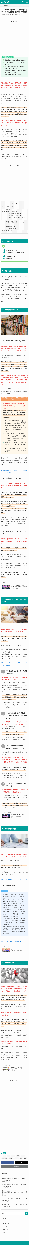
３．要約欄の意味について (10, 212)
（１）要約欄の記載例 (11, 228)
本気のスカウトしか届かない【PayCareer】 (12, 941)
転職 (5, 1233)
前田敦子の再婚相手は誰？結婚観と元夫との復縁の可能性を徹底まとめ (14, 1180)
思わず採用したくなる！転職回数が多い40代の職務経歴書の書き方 (19, 816)
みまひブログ (5, 2)
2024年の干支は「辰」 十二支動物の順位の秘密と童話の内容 (18, 950)
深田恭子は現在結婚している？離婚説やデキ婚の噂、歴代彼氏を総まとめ (14, 1186)
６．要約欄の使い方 (9, 231)
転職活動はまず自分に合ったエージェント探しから (14, 880)
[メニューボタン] (27, 2)
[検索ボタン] (23, 2)
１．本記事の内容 (8, 207)
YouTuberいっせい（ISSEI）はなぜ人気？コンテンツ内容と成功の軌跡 (14, 1200)
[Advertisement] (14, 37)
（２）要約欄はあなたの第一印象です (14, 216)
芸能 (5, 1229)
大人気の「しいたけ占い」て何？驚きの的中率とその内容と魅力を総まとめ (19, 1069)
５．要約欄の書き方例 (9, 226)
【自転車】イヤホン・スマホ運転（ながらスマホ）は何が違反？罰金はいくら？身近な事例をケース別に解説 (14, 1193)
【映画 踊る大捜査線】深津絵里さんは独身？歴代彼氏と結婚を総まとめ (14, 1206)
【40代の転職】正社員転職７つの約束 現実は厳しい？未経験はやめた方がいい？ (19, 586)
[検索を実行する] (26, 1213)
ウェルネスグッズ (8, 1226)
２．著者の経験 (8, 209)
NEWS (6, 1223)
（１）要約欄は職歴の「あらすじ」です (15, 214)
